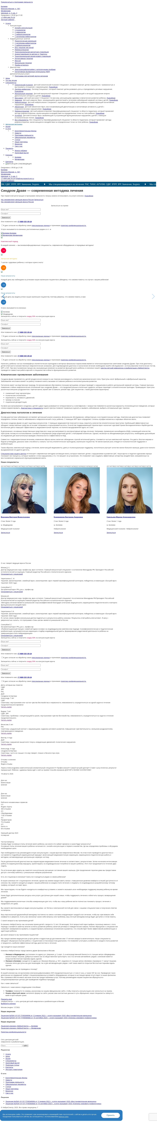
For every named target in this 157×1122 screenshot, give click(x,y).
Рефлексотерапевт (22, 111)
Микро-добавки (21, 150)
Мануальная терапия (23, 63)
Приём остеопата (22, 65)
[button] (153, 296)
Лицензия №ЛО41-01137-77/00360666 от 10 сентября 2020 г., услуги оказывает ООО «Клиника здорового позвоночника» (49, 1018)
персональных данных (41, 225)
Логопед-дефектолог (23, 89)
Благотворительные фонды (25, 131)
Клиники (9, 155)
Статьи (17, 139)
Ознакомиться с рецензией (12, 574)
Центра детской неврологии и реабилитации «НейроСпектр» (125, 368)
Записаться (38, 200)
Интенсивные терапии (24, 58)
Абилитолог (19, 107)
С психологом (20, 30)
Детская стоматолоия (14, 1069)
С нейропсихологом (22, 34)
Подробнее (53, 87)
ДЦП (2, 694)
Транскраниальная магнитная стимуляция (32, 52)
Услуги (8, 23)
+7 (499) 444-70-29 (8, 17)
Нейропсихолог (21, 102)
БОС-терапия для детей (24, 47)
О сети (8, 129)
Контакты (9, 161)
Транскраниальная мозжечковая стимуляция (33, 56)
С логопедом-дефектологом (25, 36)
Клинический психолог (24, 85)
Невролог (18, 100)
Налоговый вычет (22, 153)
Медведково (19, 159)
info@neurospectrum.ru (24, 178)
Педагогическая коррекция (25, 41)
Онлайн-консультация (23, 28)
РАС (2, 691)
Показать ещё (6, 999)
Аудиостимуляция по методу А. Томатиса (31, 54)
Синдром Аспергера (9, 696)
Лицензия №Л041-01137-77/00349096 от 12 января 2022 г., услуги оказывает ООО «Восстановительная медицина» (46, 1015)
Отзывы (4, 762)
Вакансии (18, 144)
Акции (8, 126)
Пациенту (9, 148)
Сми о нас (19, 146)
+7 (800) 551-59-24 (24, 221)
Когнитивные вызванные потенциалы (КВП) (32, 72)
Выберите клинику (8, 1003)
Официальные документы (25, 137)
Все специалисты (22, 120)
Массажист (19, 98)
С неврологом (20, 32)
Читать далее (6, 707)
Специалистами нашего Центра (13, 454)
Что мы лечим (11, 80)
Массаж (18, 61)
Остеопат (18, 115)
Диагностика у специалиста (32, 408)
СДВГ (3, 687)
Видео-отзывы (6, 764)
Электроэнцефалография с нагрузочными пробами (35, 69)
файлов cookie (63, 1117)
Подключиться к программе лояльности (17, 2)
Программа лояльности (24, 135)
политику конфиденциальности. (73, 225)
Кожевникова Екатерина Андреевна (15, 517)
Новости (18, 133)
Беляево (18, 157)
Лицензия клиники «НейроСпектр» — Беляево (19, 1026)
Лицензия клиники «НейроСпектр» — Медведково (21, 1028)
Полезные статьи (12, 1065)
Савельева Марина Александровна (68, 517)
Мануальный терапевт (24, 93)
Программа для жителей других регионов (31, 76)
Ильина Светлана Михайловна (119, 517)
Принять (111, 1115)
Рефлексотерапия (22, 50)
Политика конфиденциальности (13, 1032)
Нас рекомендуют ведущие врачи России (17, 200)
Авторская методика (14, 124)
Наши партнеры (21, 142)
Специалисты (11, 82)
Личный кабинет (7, 19)
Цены (8, 78)
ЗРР (2, 689)
